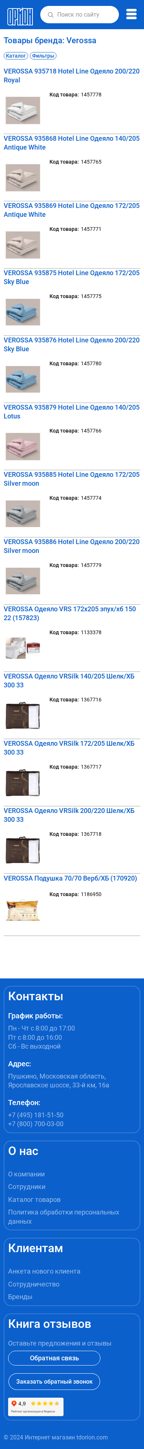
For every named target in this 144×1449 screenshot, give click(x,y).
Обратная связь (54, 1358)
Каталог (16, 56)
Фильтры (43, 56)
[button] (50, 14)
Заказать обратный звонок (54, 1381)
